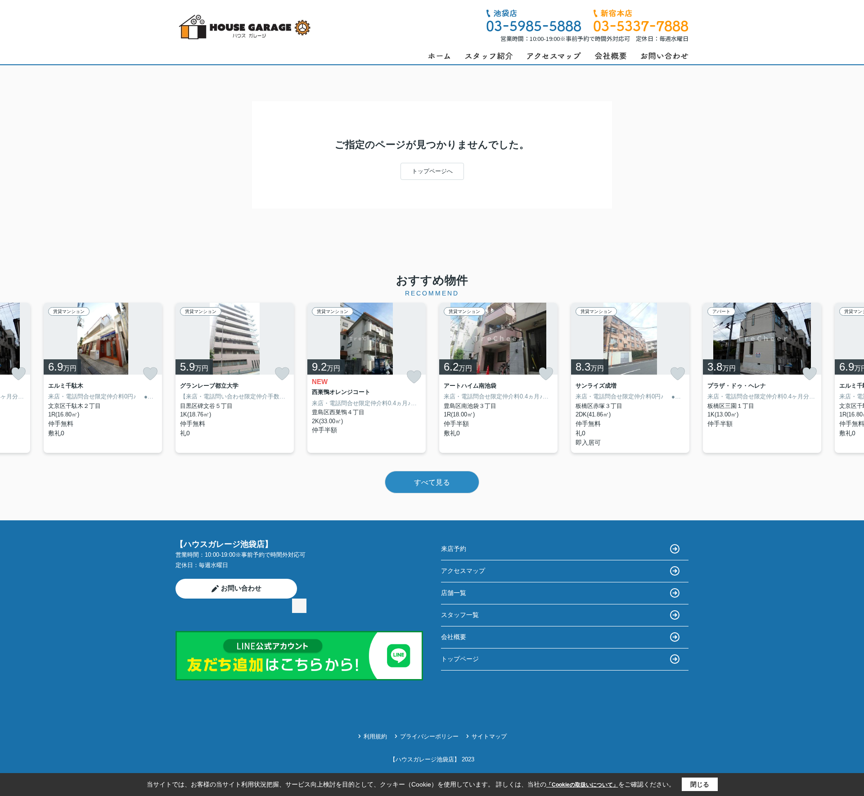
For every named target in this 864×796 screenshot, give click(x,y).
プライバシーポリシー (429, 736)
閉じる (699, 784)
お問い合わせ (241, 588)
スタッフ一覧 (460, 614)
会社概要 (453, 636)
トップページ (460, 658)
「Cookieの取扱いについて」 (582, 785)
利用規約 (375, 736)
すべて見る (432, 482)
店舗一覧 (453, 592)
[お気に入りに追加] (18, 373)
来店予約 (453, 548)
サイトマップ (489, 736)
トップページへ (432, 171)
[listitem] (235, 378)
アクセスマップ (463, 570)
